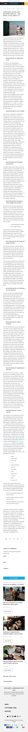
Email (5, 562)
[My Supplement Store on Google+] (13, 716)
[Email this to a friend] (21, 538)
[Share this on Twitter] (6, 538)
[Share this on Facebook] (10, 538)
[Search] (22, 3)
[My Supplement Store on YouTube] (15, 716)
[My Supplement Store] (14, 3)
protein (17, 103)
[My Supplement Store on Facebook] (10, 716)
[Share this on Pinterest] (13, 538)
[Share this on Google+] (17, 538)
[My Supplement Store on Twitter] (8, 716)
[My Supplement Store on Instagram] (18, 716)
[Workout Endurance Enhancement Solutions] (14, 630)
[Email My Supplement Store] (20, 716)
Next (23, 8)
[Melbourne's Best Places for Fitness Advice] (14, 659)
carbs (12, 103)
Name (5, 556)
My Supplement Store (13, 720)
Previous (18, 8)
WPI (12, 462)
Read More (8, 611)
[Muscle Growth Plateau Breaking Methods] (14, 600)
